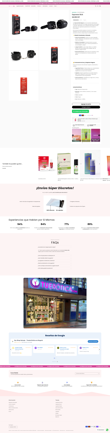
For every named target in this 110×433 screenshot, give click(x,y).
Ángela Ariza (85, 347)
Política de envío (62, 430)
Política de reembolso (40, 430)
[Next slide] (57, 164)
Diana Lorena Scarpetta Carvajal (64, 348)
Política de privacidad (48, 430)
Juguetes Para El (58, 404)
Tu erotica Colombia (14, 430)
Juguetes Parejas (58, 406)
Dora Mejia (40, 347)
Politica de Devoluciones (13, 407)
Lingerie (56, 413)
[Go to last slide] (10, 349)
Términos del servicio (55, 430)
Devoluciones (11, 409)
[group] (47, 164)
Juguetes (57, 411)
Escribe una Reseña (93, 341)
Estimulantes (57, 409)
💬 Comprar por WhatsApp (80, 111)
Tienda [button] (57, 400)
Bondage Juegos (58, 415)
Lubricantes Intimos (59, 407)
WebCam (57, 416)
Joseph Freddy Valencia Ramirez (19, 348)
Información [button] (12, 400)
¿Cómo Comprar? (12, 404)
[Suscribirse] (98, 373)
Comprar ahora (86, 107)
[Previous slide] (38, 164)
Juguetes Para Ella (58, 402)
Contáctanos (11, 406)
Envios (10, 411)
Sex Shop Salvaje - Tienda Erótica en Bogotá (28, 340)
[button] (20, 6)
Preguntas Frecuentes (13, 402)
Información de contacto (69, 430)
